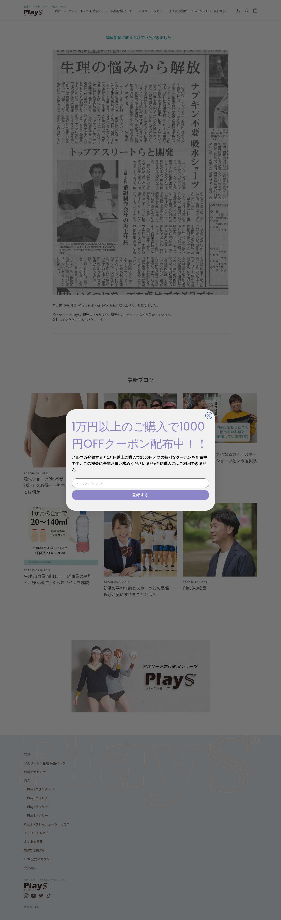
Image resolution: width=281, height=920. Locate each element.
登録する (140, 495)
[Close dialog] (208, 415)
